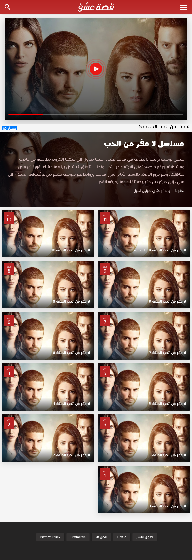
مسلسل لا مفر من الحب (144, 143)
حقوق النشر (144, 537)
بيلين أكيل (142, 191)
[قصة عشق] (96, 6)
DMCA (121, 537)
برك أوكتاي (160, 191)
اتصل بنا (101, 537)
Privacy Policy (50, 537)
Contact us (78, 537)
